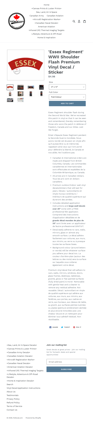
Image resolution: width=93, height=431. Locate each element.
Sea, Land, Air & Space (46, 12)
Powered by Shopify (33, 418)
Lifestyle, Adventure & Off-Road (47, 34)
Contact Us (12, 410)
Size (51, 82)
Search (10, 384)
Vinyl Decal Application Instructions (23, 388)
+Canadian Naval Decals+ (46, 23)
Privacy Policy (13, 399)
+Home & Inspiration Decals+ (20, 381)
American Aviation (46, 26)
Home (46, 5)
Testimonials (12, 395)
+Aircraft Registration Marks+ (47, 19)
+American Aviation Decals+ (20, 367)
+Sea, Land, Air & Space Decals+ (22, 345)
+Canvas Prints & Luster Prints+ (46, 8)
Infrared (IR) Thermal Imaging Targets (46, 30)
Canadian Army (37, 16)
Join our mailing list (56, 345)
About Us (11, 392)
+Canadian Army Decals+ (18, 352)
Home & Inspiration (46, 37)
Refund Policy (13, 402)
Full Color (53, 92)
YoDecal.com (18, 418)
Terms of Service (14, 406)
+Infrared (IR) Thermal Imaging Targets (25, 370)
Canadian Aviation (55, 16)
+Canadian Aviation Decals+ (20, 356)
